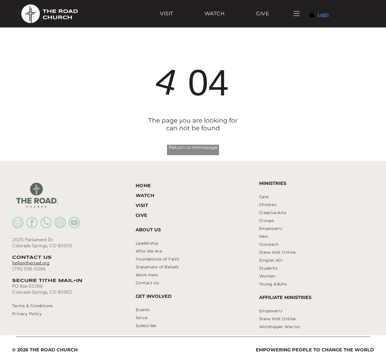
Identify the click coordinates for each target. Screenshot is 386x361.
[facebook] (32, 223)
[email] (17, 223)
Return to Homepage (193, 147)
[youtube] (74, 223)
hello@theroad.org (30, 263)
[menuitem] (166, 13)
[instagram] (60, 223)
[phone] (46, 223)
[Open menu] (297, 13)
